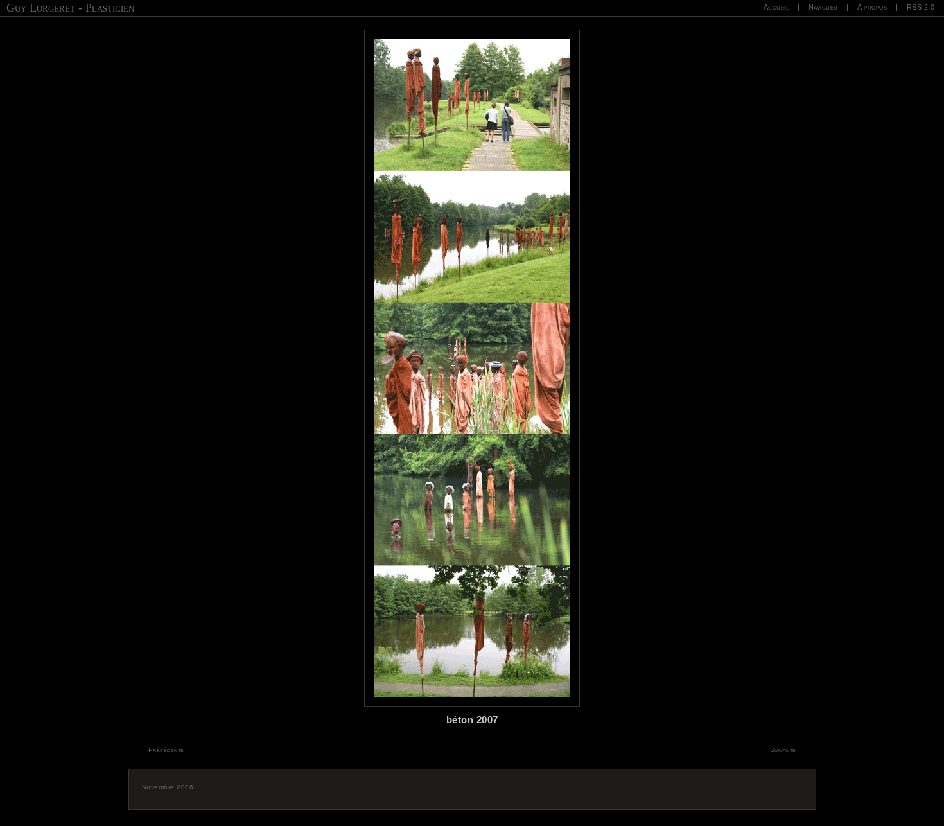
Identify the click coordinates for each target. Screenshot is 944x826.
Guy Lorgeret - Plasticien (70, 7)
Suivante (783, 749)
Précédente (166, 749)
